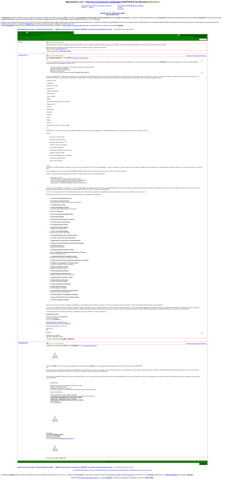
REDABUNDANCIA (23, 343)
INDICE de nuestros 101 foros (63, 29)
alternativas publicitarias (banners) (89, 478)
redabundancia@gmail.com (90, 345)
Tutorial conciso (105, 13)
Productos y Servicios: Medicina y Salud (101, 29)
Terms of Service (147, 470)
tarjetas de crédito (114, 475)
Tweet (19, 38)
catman (20, 42)
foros (46, 17)
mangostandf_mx (23, 55)
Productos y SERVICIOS (80, 29)
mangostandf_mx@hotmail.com (80, 58)
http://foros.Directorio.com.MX (44, 29)
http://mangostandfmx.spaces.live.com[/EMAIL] (58, 323)
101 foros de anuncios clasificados (103, 2)
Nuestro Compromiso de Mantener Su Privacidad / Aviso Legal (126, 470)
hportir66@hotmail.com (61, 48)
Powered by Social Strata (112, 461)
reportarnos (10, 25)
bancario (130, 475)
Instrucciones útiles (118, 13)
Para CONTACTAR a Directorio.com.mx (83, 470)
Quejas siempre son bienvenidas (72, 25)
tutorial (120, 25)
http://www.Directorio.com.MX (25, 29)
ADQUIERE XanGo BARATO (81, 72)
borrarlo (29, 24)
